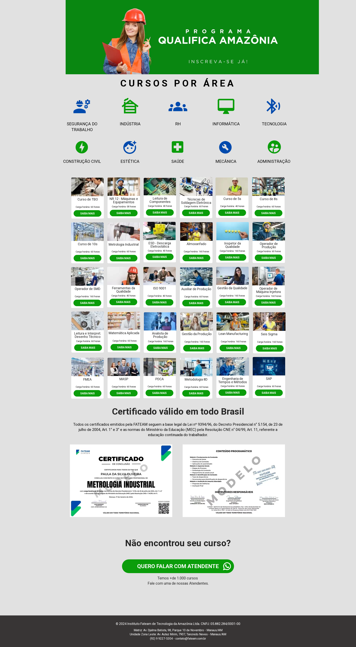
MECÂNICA (225, 161)
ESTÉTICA (130, 161)
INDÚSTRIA (130, 123)
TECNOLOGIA (274, 123)
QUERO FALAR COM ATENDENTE (178, 566)
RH (178, 123)
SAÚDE (177, 161)
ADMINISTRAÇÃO (273, 161)
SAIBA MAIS (87, 213)
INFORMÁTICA (226, 123)
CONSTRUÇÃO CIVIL (82, 161)
